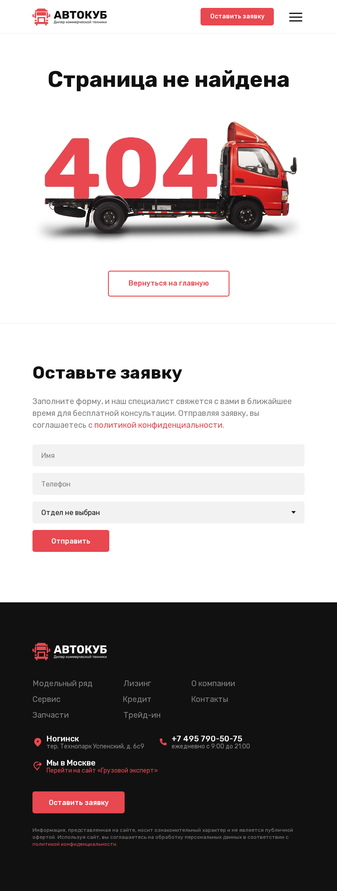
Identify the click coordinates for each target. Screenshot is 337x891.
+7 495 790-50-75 (207, 739)
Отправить (70, 541)
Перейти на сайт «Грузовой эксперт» (102, 770)
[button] (237, 16)
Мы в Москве (71, 763)
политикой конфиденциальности (158, 425)
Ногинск (63, 739)
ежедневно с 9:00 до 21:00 (211, 746)
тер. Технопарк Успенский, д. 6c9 (95, 746)
